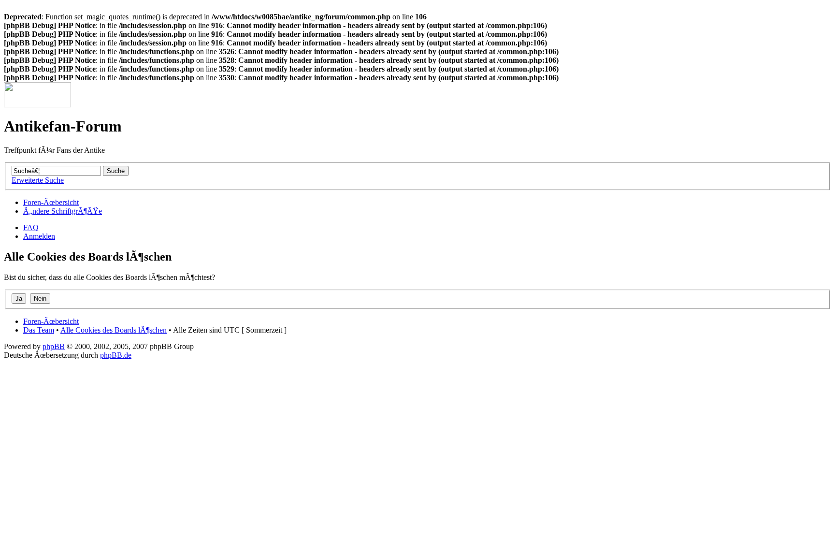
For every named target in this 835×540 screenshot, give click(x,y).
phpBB (54, 346)
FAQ (31, 227)
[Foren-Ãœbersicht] (37, 105)
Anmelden (39, 236)
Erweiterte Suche (38, 180)
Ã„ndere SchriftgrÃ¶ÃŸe (62, 211)
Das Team (38, 330)
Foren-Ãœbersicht (51, 202)
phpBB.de (115, 355)
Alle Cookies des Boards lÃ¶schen (113, 330)
